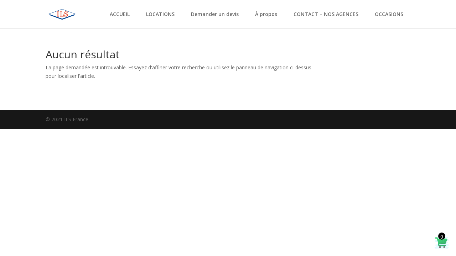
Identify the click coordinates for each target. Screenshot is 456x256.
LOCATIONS (160, 14)
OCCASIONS (389, 14)
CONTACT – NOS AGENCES (326, 14)
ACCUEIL (120, 14)
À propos (266, 14)
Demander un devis (215, 14)
